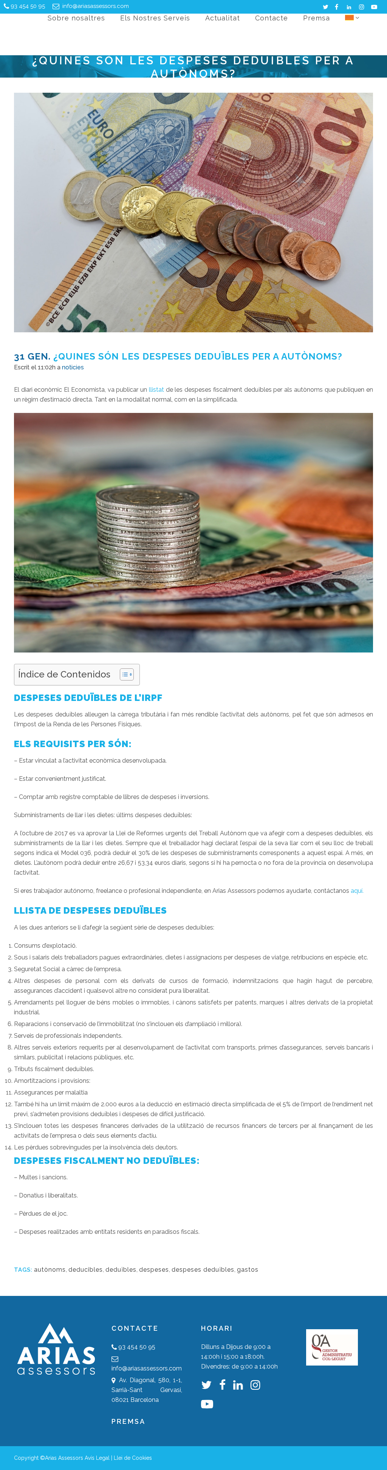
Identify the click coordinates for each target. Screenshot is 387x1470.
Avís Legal (97, 1458)
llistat (156, 389)
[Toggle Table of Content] (123, 674)
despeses (154, 1269)
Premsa (128, 1421)
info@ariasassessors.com (95, 6)
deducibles (85, 1269)
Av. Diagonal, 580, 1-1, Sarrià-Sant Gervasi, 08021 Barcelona (147, 1390)
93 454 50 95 (28, 6)
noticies (73, 367)
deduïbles (120, 1269)
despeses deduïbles (203, 1269)
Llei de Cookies (133, 1458)
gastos (248, 1269)
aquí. (357, 890)
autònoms (50, 1269)
